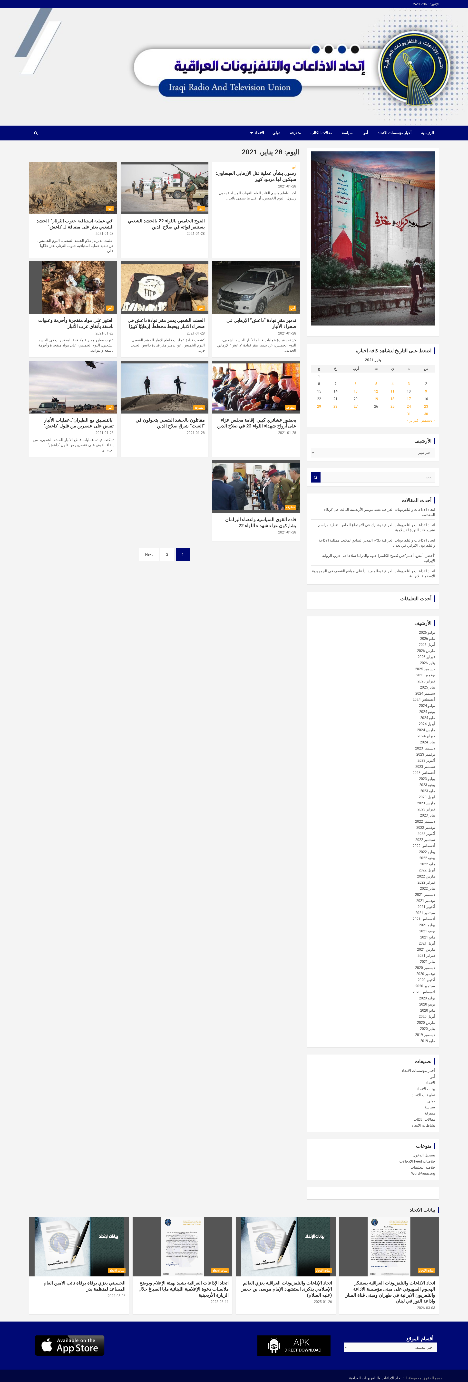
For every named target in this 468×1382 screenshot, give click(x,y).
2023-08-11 (220, 1302)
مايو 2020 (427, 1010)
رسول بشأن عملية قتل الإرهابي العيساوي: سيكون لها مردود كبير (256, 176)
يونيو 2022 (427, 858)
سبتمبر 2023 (425, 766)
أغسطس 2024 (424, 699)
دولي (276, 133)
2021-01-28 (287, 186)
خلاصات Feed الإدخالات (417, 1161)
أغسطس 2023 (424, 772)
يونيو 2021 (427, 931)
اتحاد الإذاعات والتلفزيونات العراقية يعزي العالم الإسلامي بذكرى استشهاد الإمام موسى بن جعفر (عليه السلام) (287, 1289)
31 (409, 414)
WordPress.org (423, 1173)
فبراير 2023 (426, 809)
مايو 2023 (427, 791)
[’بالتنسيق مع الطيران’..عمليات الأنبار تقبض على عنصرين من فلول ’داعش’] (73, 387)
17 (409, 399)
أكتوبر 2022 (426, 833)
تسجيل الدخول (424, 1155)
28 (335, 406)
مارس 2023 (426, 803)
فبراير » (412, 420)
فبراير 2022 (426, 882)
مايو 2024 (427, 718)
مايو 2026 (427, 638)
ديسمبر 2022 (425, 821)
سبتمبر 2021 (425, 913)
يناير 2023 (427, 815)
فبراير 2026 (426, 657)
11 (392, 391)
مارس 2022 (426, 876)
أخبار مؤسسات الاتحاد (394, 133)
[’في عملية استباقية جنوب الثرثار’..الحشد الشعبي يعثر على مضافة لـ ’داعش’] (73, 188)
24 (409, 406)
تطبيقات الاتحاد (423, 1095)
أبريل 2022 (427, 870)
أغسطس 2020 (424, 992)
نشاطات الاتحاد (423, 1125)
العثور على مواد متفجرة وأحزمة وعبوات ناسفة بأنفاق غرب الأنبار (76, 323)
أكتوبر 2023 (426, 760)
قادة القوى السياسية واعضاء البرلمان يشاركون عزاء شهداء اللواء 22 (260, 522)
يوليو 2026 (427, 632)
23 (426, 406)
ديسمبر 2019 (425, 1035)
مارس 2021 (426, 949)
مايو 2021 (427, 937)
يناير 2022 (427, 888)
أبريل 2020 (427, 1016)
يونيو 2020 (427, 1004)
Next (149, 554)
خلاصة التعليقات (422, 1167)
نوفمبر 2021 (425, 900)
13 (356, 391)
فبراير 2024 (426, 736)
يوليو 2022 (427, 852)
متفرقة (295, 133)
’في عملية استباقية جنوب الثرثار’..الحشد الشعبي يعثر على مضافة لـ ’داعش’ (75, 224)
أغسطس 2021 (424, 919)
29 (319, 406)
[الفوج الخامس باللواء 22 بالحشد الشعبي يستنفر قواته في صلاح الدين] (164, 188)
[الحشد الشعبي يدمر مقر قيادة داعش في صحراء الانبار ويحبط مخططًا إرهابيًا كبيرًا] (164, 287)
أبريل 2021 (427, 943)
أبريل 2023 (427, 797)
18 (392, 399)
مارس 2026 (426, 651)
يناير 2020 (427, 1029)
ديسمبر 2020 (425, 968)
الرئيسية (427, 133)
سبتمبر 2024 (425, 693)
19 (376, 399)
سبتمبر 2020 (425, 986)
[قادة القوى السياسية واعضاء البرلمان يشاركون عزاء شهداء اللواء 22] (256, 486)
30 (426, 414)
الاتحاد (259, 133)
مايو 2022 (427, 864)
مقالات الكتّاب (321, 133)
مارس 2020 (426, 1022)
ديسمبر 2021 (425, 894)
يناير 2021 (427, 961)
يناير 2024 (427, 742)
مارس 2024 (426, 730)
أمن (365, 133)
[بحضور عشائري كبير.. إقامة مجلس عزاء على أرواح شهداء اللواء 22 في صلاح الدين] (256, 387)
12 (376, 391)
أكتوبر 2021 (426, 907)
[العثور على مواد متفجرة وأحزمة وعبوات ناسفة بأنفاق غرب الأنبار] (73, 287)
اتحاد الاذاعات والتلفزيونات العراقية (375, 1378)
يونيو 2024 (427, 712)
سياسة (347, 133)
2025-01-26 (323, 1302)
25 (392, 406)
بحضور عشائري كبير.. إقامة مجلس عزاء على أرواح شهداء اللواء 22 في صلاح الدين (256, 423)
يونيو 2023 (427, 785)
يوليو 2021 (427, 925)
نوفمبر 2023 (425, 754)
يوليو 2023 (427, 779)
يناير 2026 (427, 663)
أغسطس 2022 (424, 846)
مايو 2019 (427, 1041)
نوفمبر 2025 (425, 675)
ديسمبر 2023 (425, 748)
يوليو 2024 (427, 705)
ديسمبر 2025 (425, 669)
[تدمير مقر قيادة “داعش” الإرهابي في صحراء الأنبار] (256, 287)
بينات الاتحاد (426, 1089)
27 (356, 406)
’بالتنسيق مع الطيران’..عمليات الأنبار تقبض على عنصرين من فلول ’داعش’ (79, 423)
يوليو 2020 (427, 998)
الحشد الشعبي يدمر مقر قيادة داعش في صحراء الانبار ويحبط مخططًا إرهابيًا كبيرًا (166, 323)
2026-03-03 (426, 1308)
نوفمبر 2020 (425, 974)
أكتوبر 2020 (426, 980)
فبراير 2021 (426, 955)
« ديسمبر (428, 420)
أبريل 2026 (427, 644)
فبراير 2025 (426, 681)
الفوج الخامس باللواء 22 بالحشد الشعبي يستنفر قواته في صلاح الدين (166, 224)
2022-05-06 (116, 1296)
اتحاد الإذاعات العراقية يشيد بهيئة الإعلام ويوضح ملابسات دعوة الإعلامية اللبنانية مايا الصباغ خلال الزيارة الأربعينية (183, 1289)
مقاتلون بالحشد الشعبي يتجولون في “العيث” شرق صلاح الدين (170, 423)
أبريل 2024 (427, 724)
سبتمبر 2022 (425, 840)
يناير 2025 (427, 687)
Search (316, 477)
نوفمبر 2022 (425, 827)
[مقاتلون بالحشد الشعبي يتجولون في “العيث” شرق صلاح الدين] (164, 387)
